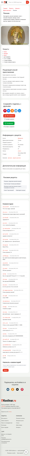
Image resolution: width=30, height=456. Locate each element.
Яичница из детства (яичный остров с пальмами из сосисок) (12, 187)
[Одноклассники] (12, 110)
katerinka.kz (7, 301)
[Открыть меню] (2, 2)
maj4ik (5, 295)
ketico (5, 328)
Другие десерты (17, 157)
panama (6, 263)
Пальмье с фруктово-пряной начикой (12, 181)
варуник (6, 245)
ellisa (5, 333)
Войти (5, 370)
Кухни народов (4, 427)
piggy (5, 306)
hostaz (5, 279)
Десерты (10, 157)
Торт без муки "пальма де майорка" (12, 183)
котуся (5, 212)
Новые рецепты (5, 420)
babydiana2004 (7, 350)
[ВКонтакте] (8, 110)
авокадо (6, 53)
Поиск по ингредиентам (6, 422)
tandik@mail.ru (7, 344)
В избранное (10, 123)
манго (5, 55)
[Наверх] (26, 452)
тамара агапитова (8, 290)
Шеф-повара (19, 425)
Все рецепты (4, 418)
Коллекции (3, 425)
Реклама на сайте (11, 453)
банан (5, 51)
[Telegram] (16, 110)
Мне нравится (10, 115)
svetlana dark (7, 317)
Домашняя (20, 138)
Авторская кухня (20, 420)
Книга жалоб (20, 453)
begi (5, 273)
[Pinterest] (5, 110)
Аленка (10, 411)
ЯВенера (6, 255)
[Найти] (27, 2)
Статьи (17, 422)
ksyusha (6, 234)
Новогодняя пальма (20, 190)
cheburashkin (7, 228)
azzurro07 (6, 206)
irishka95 (6, 217)
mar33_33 (6, 339)
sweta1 (5, 268)
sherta (5, 312)
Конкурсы (18, 427)
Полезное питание (20, 418)
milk (5, 355)
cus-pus (6, 250)
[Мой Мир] (19, 110)
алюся (5, 223)
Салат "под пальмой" (9, 190)
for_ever (6, 323)
